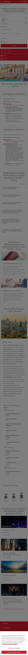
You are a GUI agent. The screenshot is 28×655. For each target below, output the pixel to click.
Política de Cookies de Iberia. (10, 644)
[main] (14, 643)
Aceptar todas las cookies (14, 652)
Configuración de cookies (14, 648)
